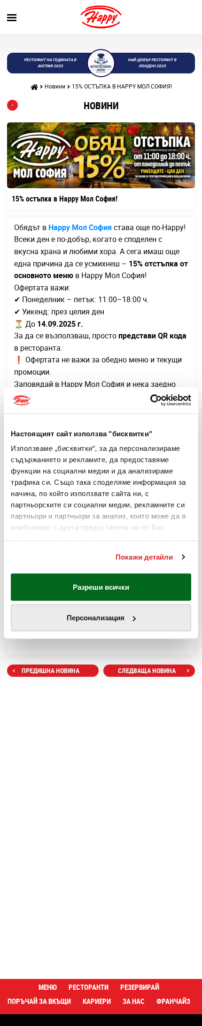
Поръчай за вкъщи (39, 1001)
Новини (55, 86)
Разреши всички (101, 587)
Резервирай (139, 987)
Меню (48, 987)
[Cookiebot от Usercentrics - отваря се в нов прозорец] (150, 400)
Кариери (97, 1001)
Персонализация (95, 618)
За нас (134, 1001)
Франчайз (173, 1001)
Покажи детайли (144, 557)
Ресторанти (89, 987)
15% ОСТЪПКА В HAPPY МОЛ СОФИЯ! (122, 86)
